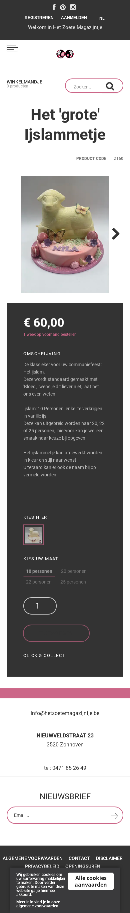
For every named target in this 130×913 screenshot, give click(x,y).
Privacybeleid (42, 866)
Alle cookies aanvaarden (91, 881)
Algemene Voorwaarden (33, 858)
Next (113, 234)
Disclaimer (109, 858)
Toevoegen (56, 633)
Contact (79, 858)
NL (102, 18)
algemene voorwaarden (37, 906)
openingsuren (82, 866)
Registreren (39, 17)
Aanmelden (74, 17)
